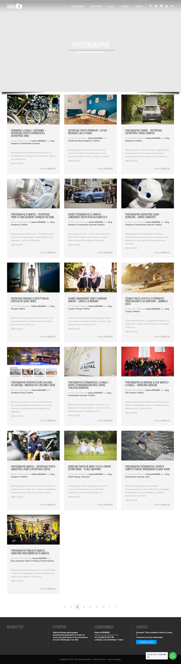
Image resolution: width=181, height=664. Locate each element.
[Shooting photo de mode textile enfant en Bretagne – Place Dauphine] (90, 459)
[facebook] (150, 6)
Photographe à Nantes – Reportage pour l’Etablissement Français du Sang (32, 215)
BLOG (111, 6)
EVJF (127, 393)
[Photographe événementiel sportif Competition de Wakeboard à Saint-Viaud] (147, 459)
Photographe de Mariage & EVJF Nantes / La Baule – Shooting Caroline (147, 383)
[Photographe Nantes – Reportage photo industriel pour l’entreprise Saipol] (33, 459)
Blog (53, 141)
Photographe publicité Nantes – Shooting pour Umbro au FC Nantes (30, 551)
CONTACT (139, 6)
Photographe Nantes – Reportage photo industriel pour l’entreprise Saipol (33, 467)
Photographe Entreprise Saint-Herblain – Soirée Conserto (142, 215)
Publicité (50, 561)
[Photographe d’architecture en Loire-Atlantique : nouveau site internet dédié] (33, 375)
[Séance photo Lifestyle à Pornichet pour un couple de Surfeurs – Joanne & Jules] (147, 291)
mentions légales (114, 659)
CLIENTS (124, 6)
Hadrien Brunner (99, 659)
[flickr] (172, 6)
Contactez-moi (146, 642)
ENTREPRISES (96, 6)
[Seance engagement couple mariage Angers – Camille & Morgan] (90, 291)
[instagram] (161, 6)
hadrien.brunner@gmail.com (106, 635)
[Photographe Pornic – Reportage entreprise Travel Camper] (147, 123)
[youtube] (167, 6)
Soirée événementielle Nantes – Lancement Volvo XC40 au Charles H (87, 215)
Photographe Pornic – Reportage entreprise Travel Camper (143, 131)
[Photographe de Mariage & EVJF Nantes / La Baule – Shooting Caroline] (147, 375)
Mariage (14, 309)
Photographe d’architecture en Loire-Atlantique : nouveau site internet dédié (33, 383)
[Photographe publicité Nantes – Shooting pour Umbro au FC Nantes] (33, 544)
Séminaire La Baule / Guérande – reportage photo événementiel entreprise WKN (28, 133)
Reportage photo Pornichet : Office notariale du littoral (87, 131)
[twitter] (156, 6)
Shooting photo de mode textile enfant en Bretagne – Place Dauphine (89, 467)
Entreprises (15, 143)
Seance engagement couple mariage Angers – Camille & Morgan (87, 299)
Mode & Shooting (32, 561)
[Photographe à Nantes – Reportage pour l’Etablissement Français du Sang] (33, 207)
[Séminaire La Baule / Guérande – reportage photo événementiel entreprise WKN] (33, 123)
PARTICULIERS (77, 6)
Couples (71, 309)
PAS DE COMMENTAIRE (48, 168)
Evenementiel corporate (30, 143)
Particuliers (85, 477)
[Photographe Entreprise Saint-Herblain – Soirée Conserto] (147, 207)
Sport (147, 477)
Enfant (70, 477)
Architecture (73, 141)
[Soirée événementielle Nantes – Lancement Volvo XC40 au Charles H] (90, 207)
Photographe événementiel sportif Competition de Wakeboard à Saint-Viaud (147, 467)
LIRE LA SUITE (17, 163)
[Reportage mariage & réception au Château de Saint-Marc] (33, 291)
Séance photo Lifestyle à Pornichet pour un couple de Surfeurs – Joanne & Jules (146, 301)
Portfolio (96, 141)
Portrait (43, 561)
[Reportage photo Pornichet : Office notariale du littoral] (90, 123)
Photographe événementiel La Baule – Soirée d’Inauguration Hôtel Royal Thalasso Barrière (89, 385)
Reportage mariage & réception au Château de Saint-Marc (30, 299)
